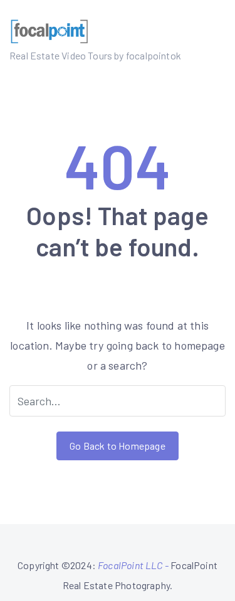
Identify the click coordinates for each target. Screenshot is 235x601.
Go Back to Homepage (117, 446)
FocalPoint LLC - (134, 565)
